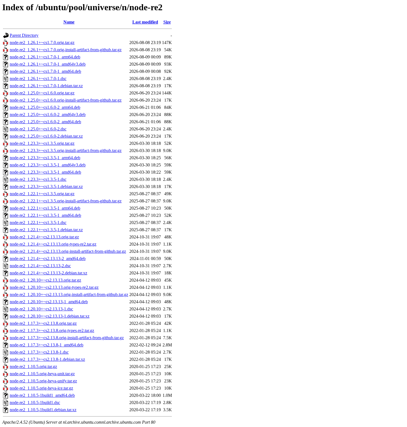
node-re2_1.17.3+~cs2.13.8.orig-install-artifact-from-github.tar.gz (67, 337)
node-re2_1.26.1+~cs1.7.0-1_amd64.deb (45, 71)
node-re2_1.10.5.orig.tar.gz (33, 366)
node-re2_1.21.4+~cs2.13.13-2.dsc (40, 265)
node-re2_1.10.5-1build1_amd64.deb (42, 395)
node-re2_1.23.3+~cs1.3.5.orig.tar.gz (42, 143)
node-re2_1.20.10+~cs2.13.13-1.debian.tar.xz (49, 316)
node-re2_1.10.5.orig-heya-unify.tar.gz (43, 381)
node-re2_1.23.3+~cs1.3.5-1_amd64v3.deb (48, 165)
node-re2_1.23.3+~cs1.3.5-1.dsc (38, 179)
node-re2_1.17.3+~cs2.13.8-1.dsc (39, 352)
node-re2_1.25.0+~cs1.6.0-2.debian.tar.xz (46, 136)
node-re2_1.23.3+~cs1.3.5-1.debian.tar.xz (46, 186)
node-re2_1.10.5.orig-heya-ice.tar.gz (41, 388)
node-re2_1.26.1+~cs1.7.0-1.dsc (38, 78)
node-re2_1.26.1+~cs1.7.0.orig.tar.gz (42, 42)
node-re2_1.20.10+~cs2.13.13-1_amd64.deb (49, 301)
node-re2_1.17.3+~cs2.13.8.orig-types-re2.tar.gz (52, 330)
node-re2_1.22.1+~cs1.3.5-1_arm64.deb (45, 208)
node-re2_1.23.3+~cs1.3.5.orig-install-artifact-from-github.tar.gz (66, 150)
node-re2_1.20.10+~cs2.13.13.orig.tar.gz (45, 280)
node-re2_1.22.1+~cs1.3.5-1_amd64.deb (45, 215)
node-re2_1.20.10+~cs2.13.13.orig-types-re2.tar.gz (54, 287)
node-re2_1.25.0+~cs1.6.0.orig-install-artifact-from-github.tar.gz (66, 100)
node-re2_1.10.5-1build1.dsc (35, 402)
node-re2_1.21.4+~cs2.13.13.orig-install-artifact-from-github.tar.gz (68, 251)
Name (68, 22)
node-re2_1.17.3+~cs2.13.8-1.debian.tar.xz (47, 359)
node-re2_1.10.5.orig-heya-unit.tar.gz (42, 373)
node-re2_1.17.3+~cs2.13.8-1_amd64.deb (46, 345)
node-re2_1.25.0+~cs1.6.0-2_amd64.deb (45, 121)
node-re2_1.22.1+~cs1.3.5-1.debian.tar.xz (46, 229)
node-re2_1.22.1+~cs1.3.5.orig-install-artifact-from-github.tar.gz (66, 201)
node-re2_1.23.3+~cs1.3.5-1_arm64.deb (45, 157)
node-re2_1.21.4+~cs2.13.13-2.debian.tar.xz (48, 273)
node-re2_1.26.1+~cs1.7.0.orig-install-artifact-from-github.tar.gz (66, 49)
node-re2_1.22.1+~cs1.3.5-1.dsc (38, 222)
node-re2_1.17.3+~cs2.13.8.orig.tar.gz (43, 323)
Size (167, 22)
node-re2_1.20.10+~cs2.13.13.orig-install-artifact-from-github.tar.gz (69, 294)
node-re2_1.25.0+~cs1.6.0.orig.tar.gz (42, 93)
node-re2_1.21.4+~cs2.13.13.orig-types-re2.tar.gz (53, 244)
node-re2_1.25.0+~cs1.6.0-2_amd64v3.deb (48, 114)
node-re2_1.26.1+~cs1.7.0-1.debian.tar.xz (46, 85)
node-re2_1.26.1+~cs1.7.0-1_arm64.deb (45, 57)
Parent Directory (24, 35)
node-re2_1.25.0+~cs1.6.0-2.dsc (38, 129)
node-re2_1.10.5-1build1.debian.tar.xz (43, 409)
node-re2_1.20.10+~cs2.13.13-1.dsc (41, 309)
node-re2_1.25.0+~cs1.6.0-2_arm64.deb (45, 107)
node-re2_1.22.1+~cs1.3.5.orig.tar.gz (42, 193)
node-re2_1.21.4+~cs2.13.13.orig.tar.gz (44, 237)
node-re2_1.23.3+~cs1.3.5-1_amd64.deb (45, 172)
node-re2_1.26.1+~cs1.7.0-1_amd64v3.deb (48, 64)
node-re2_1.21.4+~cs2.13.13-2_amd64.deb (48, 258)
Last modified (145, 22)
